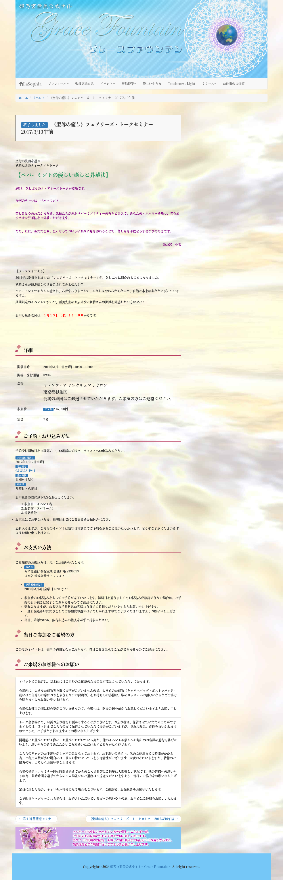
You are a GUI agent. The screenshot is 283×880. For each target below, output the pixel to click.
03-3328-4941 (25, 470)
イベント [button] (106, 83)
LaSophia (32, 84)
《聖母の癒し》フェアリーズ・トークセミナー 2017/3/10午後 (133, 819)
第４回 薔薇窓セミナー (36, 819)
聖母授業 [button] (128, 83)
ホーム (23, 97)
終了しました (34, 125)
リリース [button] (208, 83)
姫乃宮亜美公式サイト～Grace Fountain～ (141, 866)
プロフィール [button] (57, 83)
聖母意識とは (84, 83)
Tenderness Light (181, 83)
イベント (39, 97)
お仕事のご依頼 (234, 83)
